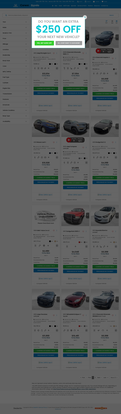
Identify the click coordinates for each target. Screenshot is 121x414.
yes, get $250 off (44, 43)
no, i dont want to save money (69, 43)
